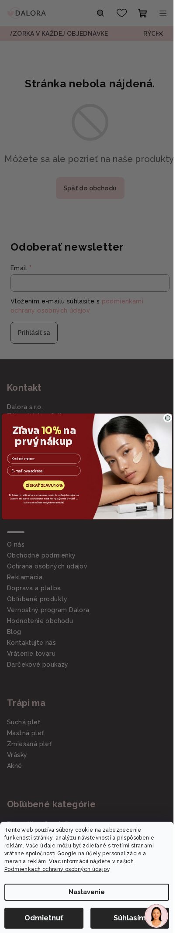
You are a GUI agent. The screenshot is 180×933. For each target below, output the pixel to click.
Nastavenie (87, 891)
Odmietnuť (43, 918)
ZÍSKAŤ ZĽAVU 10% (43, 485)
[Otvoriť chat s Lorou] (156, 916)
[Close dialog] (167, 418)
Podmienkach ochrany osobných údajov (56, 869)
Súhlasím (130, 918)
